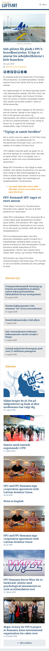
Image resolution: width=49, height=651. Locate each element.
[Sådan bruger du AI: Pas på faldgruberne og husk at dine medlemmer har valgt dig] (24, 395)
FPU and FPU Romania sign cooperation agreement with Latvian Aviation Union (21, 489)
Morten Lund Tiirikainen (16, 67)
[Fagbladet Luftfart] (10, 4)
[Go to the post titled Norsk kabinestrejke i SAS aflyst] (25, 321)
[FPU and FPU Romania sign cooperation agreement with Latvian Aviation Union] (24, 480)
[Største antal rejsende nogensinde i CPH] (24, 440)
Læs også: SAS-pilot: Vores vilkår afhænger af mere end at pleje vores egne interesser (25, 189)
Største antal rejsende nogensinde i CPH (17, 446)
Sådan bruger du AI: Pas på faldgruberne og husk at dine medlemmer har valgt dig (21, 404)
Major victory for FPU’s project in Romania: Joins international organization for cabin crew (23, 630)
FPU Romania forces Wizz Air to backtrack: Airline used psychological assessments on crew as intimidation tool (23, 584)
